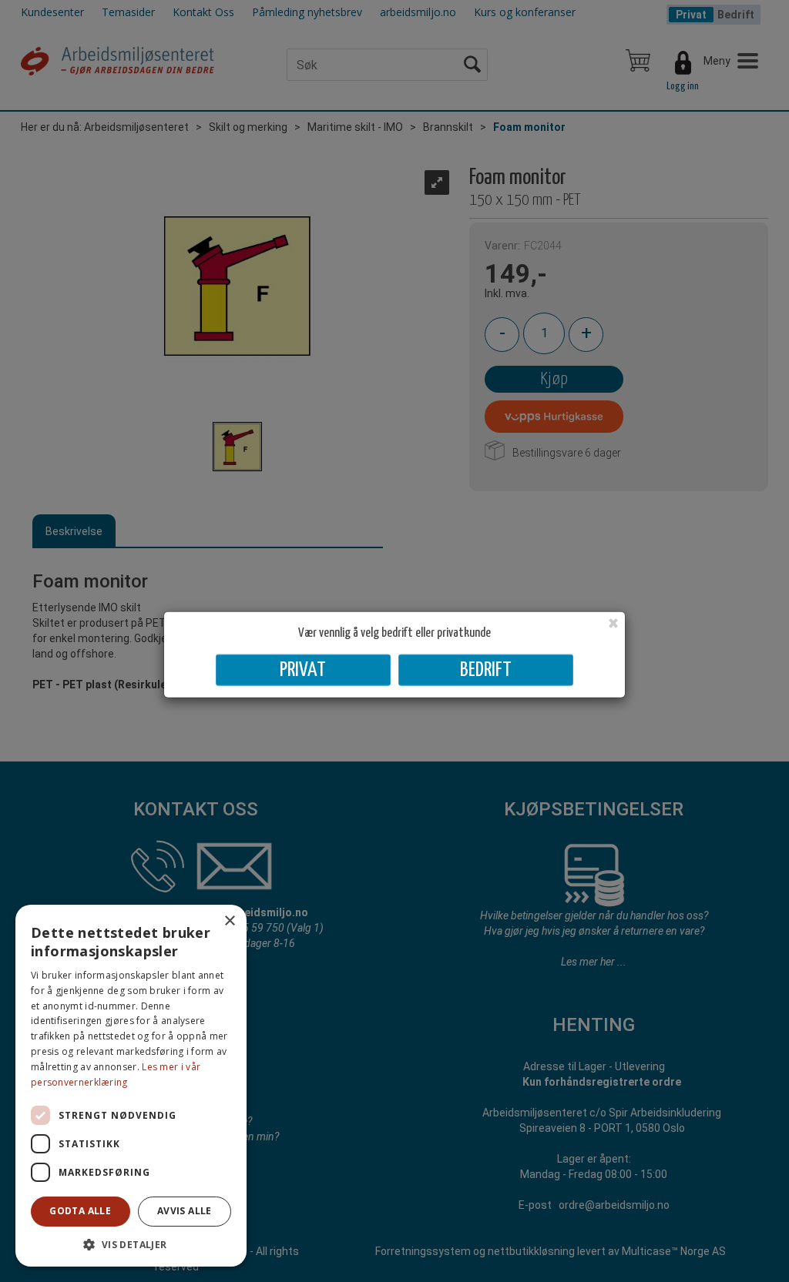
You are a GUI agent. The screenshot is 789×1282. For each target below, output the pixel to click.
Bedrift (486, 670)
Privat (303, 670)
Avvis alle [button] (184, 1210)
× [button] (229, 921)
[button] (131, 1244)
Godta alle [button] (80, 1210)
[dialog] (131, 1086)
